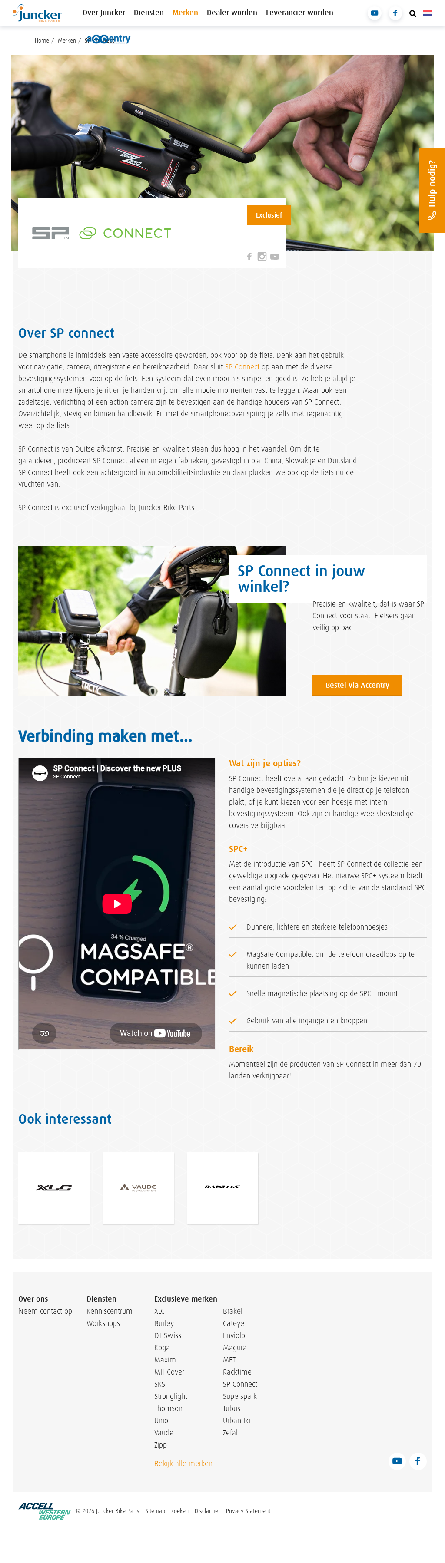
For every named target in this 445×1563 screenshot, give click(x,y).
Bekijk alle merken (183, 1463)
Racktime (237, 1372)
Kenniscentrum (103, 1311)
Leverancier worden (299, 13)
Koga (162, 1347)
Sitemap (155, 1510)
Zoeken (180, 1510)
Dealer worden (232, 13)
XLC (159, 1311)
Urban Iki (236, 1420)
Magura (235, 1347)
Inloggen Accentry (108, 39)
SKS (159, 1384)
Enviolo (234, 1335)
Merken (185, 13)
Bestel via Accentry (357, 685)
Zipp (160, 1445)
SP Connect (242, 367)
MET (229, 1359)
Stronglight (170, 1396)
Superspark (240, 1396)
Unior (162, 1420)
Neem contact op (45, 1311)
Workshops (103, 1323)
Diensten (149, 13)
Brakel (232, 1311)
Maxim (165, 1359)
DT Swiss (167, 1335)
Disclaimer (207, 1510)
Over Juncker (104, 13)
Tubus (231, 1408)
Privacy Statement (248, 1510)
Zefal (230, 1432)
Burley (164, 1323)
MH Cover (169, 1372)
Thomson (168, 1408)
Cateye (233, 1323)
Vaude (163, 1432)
